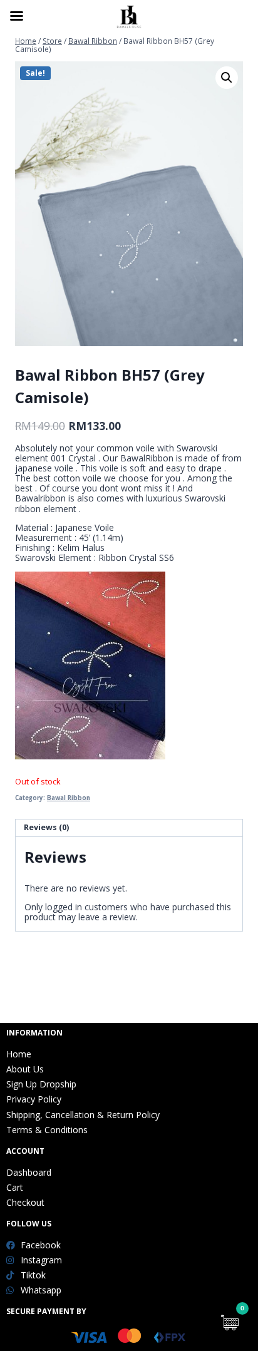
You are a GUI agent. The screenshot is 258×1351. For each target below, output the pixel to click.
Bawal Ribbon (68, 798)
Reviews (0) (46, 827)
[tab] (129, 828)
